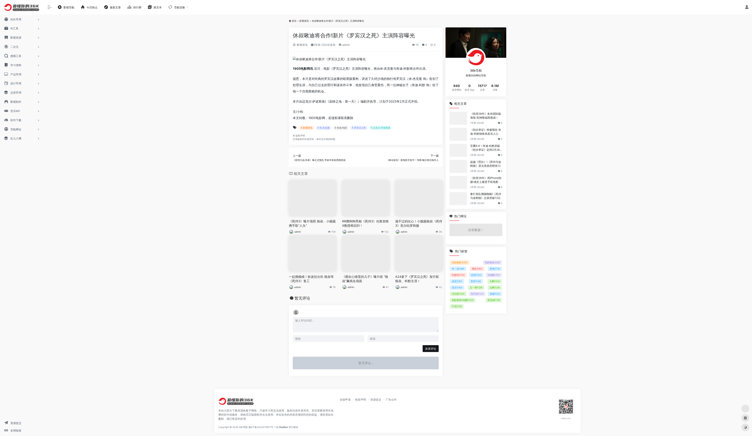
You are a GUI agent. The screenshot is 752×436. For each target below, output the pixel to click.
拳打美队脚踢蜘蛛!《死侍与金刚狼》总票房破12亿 (485, 195)
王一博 (476, 287)
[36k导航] (236, 403)
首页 (294, 20)
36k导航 (243, 427)
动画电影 (459, 262)
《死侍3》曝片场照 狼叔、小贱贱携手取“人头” (312, 223)
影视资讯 (304, 20)
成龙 (457, 281)
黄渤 (495, 268)
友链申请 (345, 399)
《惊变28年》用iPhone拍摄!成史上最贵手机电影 (485, 179)
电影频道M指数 (463, 300)
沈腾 (495, 287)
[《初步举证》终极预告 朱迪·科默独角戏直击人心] (458, 134)
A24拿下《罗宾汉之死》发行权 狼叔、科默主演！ (417, 279)
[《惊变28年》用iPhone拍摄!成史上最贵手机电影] (458, 182)
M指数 (494, 275)
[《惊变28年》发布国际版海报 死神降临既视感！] (458, 118)
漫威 (495, 293)
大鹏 (494, 281)
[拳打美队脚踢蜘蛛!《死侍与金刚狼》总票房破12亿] (458, 198)
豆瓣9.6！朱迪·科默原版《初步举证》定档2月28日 (485, 148)
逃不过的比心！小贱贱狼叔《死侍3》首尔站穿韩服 (418, 223)
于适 (457, 306)
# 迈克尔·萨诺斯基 (380, 127)
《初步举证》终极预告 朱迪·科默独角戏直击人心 (485, 131)
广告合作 (391, 399)
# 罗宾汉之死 (359, 127)
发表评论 (430, 348)
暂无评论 (302, 298)
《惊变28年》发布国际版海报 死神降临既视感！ (485, 115)
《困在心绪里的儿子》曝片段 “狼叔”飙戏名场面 (365, 279)
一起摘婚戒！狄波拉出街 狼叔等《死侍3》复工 (311, 279)
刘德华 (458, 275)
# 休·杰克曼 (323, 127)
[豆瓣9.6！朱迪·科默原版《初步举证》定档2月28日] (458, 150)
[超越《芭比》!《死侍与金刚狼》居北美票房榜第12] (458, 166)
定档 (476, 275)
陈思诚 (494, 300)
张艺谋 (477, 293)
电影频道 (492, 262)
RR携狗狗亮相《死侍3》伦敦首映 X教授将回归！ (365, 223)
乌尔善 (458, 293)
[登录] (747, 7)
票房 (476, 281)
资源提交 (375, 399)
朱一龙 (458, 268)
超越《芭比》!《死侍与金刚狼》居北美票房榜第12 (485, 163)
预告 (477, 268)
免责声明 (360, 399)
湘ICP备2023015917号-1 (262, 427)
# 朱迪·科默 (341, 127)
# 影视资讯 (306, 127)
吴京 (457, 287)
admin (345, 44)
